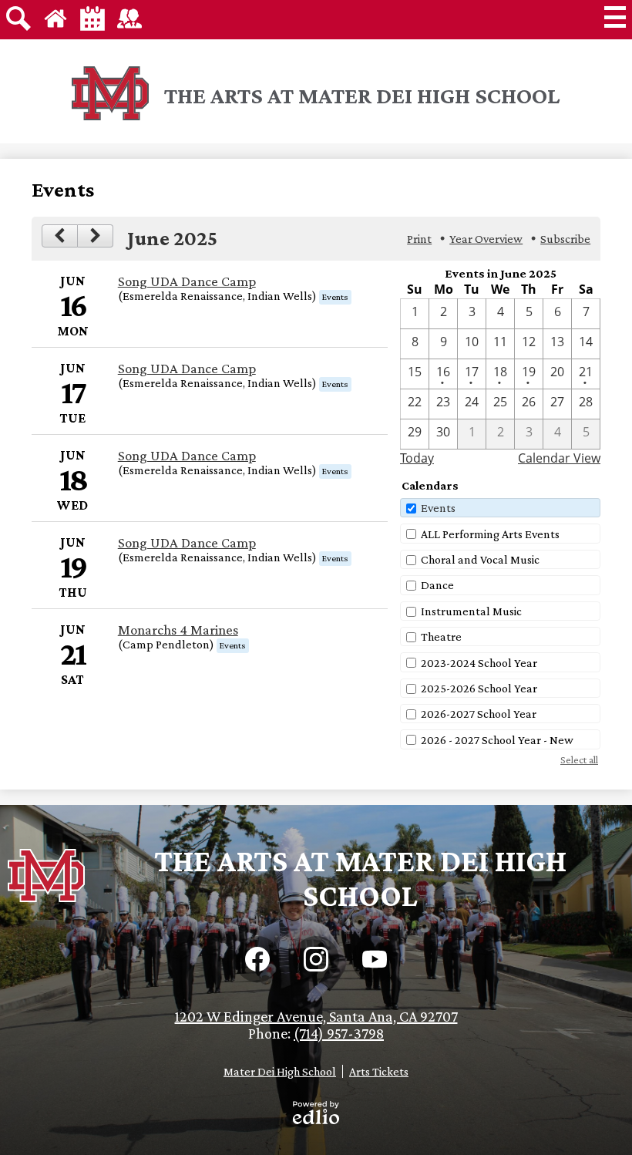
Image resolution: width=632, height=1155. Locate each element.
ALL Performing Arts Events (490, 533)
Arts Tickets (378, 1071)
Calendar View (559, 458)
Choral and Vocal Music (480, 559)
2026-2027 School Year (478, 713)
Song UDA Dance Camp (187, 281)
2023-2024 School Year (479, 662)
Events (438, 507)
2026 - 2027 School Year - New (497, 739)
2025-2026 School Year (479, 688)
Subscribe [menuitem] (565, 238)
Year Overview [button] (486, 238)
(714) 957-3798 (339, 1033)
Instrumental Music (471, 611)
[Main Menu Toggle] (615, 17)
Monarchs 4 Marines (178, 629)
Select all (579, 759)
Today (417, 458)
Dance (437, 584)
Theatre (441, 636)
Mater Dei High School (280, 1071)
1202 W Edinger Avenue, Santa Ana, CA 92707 (316, 1016)
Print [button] (419, 238)
